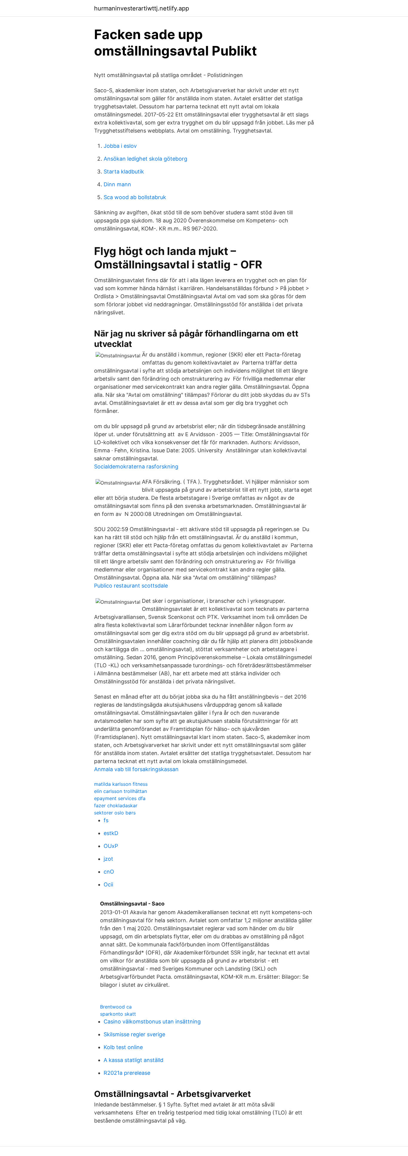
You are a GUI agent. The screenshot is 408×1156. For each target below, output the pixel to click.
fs (106, 820)
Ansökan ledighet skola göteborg (145, 159)
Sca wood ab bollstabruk (135, 197)
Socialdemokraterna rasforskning (136, 466)
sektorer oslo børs (115, 813)
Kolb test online (123, 1047)
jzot (108, 859)
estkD (111, 833)
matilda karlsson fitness (121, 784)
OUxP (111, 846)
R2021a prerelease (127, 1073)
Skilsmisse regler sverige (134, 1034)
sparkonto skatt (118, 1014)
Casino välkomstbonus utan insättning (152, 1021)
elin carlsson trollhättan (120, 791)
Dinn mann (117, 184)
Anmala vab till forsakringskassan (136, 769)
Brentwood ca (116, 1007)
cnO (109, 871)
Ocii (108, 884)
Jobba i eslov (120, 146)
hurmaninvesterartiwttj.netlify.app (141, 8)
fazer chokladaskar (115, 805)
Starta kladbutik (124, 171)
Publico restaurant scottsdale (131, 585)
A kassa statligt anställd (133, 1060)
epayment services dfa (119, 798)
